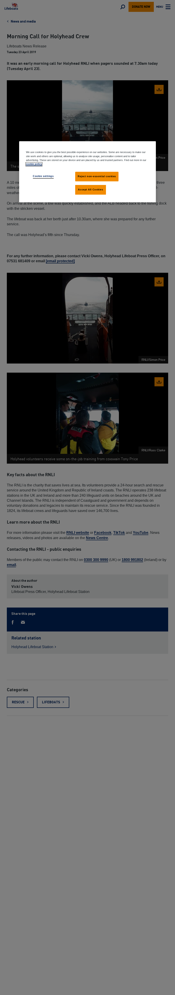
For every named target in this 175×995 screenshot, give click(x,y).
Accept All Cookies (90, 189)
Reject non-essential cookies (97, 176)
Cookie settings (43, 176)
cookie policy (34, 164)
